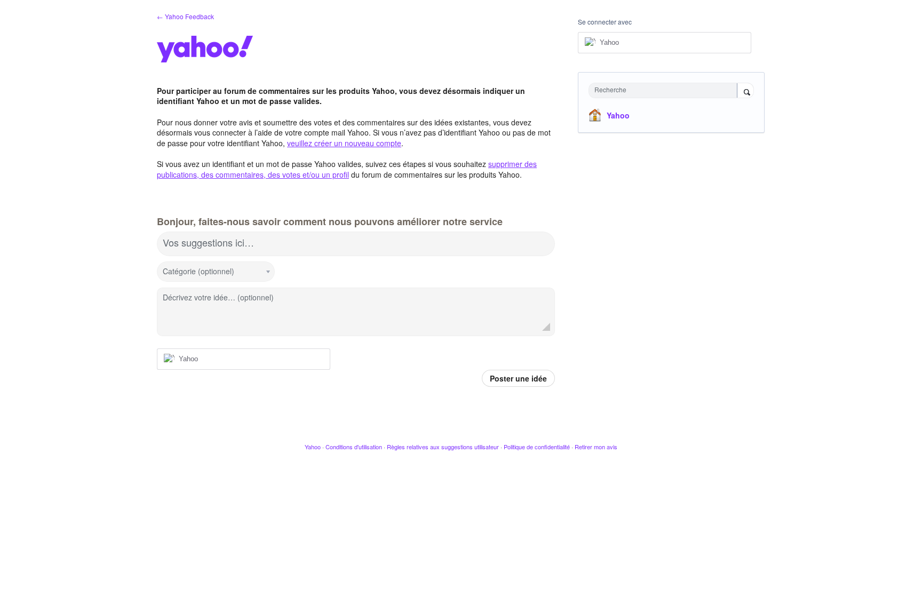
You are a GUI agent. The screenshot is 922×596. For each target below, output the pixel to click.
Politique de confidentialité (537, 446)
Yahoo (618, 115)
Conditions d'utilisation (353, 446)
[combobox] (665, 90)
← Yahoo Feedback (185, 16)
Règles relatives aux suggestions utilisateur (443, 446)
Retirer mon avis (596, 446)
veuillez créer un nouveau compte (344, 143)
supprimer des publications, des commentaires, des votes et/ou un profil (347, 169)
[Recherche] (745, 91)
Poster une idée (518, 378)
